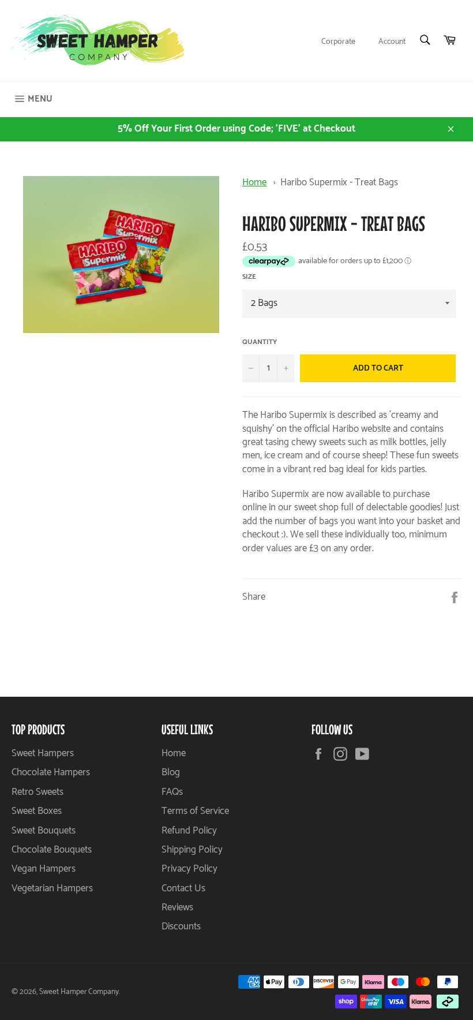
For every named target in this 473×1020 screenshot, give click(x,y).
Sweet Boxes (37, 811)
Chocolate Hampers (51, 772)
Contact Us (183, 888)
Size (249, 277)
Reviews (177, 907)
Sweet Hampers (43, 753)
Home (254, 182)
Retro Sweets (37, 792)
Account (392, 41)
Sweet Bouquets (44, 831)
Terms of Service (195, 811)
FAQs (172, 792)
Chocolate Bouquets (52, 850)
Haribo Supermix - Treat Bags (339, 182)
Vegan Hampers (44, 869)
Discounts (181, 926)
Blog (171, 772)
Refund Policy (189, 831)
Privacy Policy (189, 869)
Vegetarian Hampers (52, 888)
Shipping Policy (192, 850)
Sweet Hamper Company (79, 991)
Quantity (259, 343)
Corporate (338, 41)
